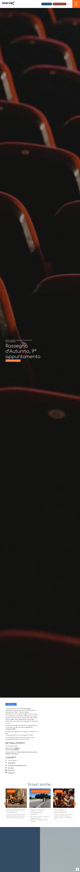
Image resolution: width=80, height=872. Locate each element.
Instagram (11, 773)
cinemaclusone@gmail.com (17, 765)
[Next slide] (74, 803)
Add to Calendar (11, 704)
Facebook (11, 770)
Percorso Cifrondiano (60, 4)
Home (7, 340)
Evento (13, 340)
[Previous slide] (5, 803)
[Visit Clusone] (8, 3)
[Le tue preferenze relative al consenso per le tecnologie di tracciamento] (77, 869)
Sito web (11, 768)
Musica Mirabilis (46, 4)
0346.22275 (11, 763)
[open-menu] (76, 4)
